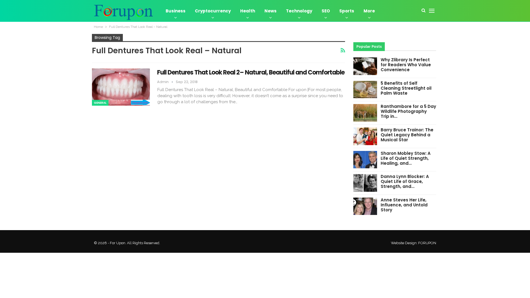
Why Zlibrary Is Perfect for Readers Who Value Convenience (406, 65)
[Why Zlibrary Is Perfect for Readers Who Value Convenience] (365, 66)
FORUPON (427, 243)
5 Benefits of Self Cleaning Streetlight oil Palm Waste (406, 88)
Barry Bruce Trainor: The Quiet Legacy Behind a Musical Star (407, 135)
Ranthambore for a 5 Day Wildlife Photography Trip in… (408, 111)
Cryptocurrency (213, 11)
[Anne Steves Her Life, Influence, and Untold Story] (365, 206)
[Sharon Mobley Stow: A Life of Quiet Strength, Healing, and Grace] (365, 160)
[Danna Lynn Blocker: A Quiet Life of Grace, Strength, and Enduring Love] (365, 183)
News (270, 11)
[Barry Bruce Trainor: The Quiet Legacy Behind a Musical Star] (365, 136)
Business (176, 11)
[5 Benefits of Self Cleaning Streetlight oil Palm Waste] (365, 90)
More (369, 11)
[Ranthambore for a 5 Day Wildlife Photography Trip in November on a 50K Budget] (365, 113)
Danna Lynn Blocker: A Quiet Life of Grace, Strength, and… (405, 181)
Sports (346, 11)
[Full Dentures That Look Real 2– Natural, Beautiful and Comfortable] (121, 86)
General (100, 103)
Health (247, 11)
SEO (326, 11)
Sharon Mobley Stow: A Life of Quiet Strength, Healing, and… (406, 158)
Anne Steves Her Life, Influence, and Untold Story (404, 205)
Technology (299, 11)
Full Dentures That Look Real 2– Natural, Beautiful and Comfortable (250, 72)
